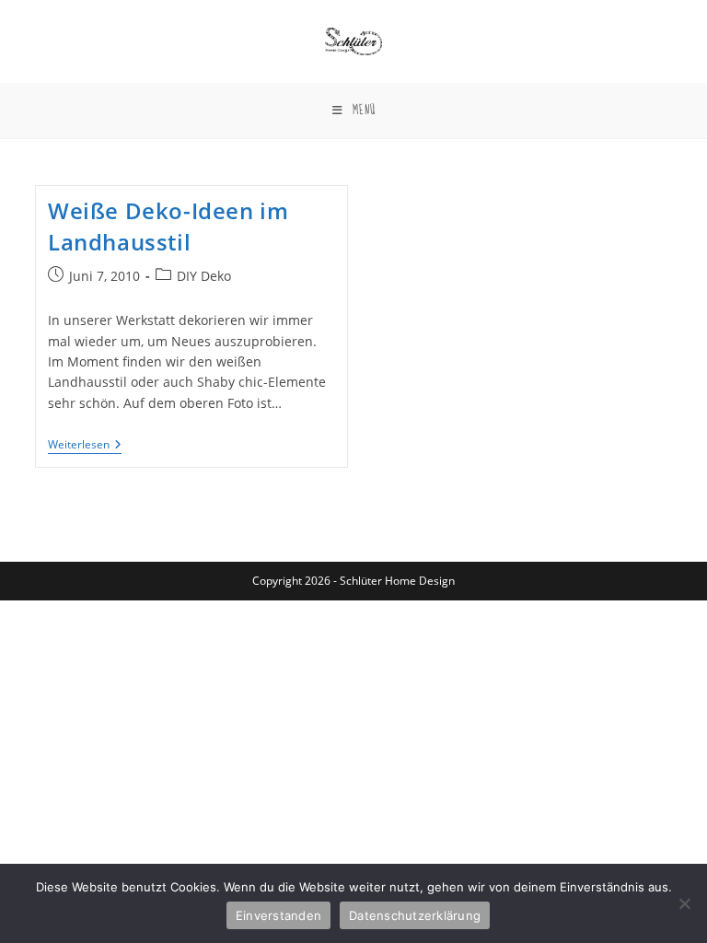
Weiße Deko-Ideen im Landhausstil (168, 226)
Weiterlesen (85, 446)
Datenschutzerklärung (415, 915)
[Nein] (684, 903)
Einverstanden (278, 915)
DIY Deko (204, 276)
